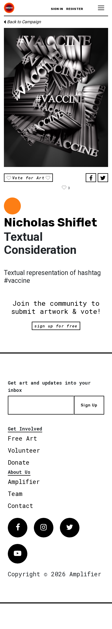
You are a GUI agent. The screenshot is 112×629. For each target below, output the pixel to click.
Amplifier (24, 482)
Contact (20, 506)
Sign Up (89, 405)
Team (15, 494)
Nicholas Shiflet (50, 222)
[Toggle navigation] (101, 8)
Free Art (22, 438)
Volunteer (24, 450)
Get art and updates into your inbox (49, 386)
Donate (18, 462)
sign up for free (55, 325)
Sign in (57, 9)
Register (74, 9)
